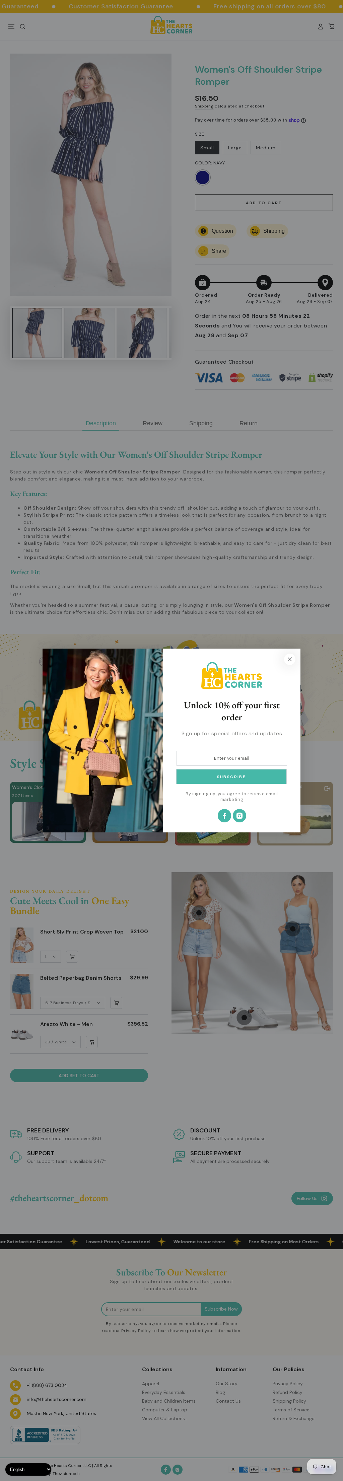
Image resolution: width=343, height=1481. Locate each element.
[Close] (289, 659)
